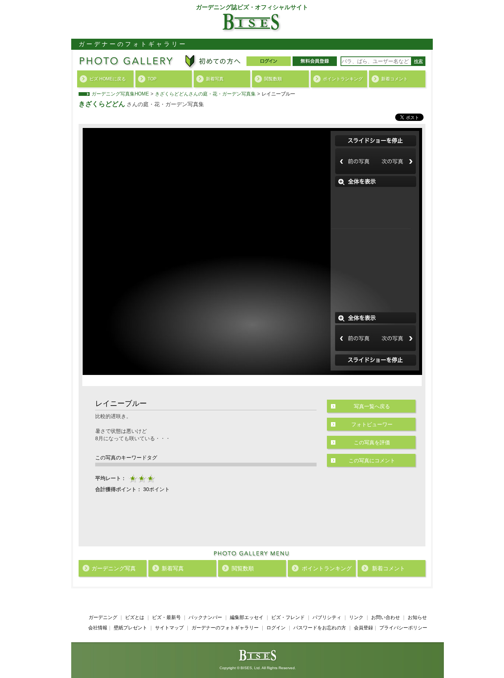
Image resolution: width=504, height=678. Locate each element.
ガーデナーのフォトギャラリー (225, 627)
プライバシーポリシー (403, 627)
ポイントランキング (343, 78)
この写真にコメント (372, 460)
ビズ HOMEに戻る (107, 78)
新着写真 (215, 78)
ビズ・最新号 (166, 617)
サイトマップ (169, 627)
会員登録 (363, 627)
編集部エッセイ (246, 617)
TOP (152, 78)
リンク (356, 617)
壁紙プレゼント (130, 627)
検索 (418, 61)
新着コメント (394, 78)
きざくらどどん (102, 104)
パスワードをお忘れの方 (319, 627)
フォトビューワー (372, 424)
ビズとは (134, 617)
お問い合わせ (385, 617)
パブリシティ (327, 617)
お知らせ (417, 617)
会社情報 (97, 627)
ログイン (276, 627)
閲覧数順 (273, 78)
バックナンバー (205, 617)
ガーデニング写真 (114, 568)
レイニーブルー (278, 94)
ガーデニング (103, 617)
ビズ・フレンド (288, 617)
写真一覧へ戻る (372, 406)
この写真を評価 (372, 442)
